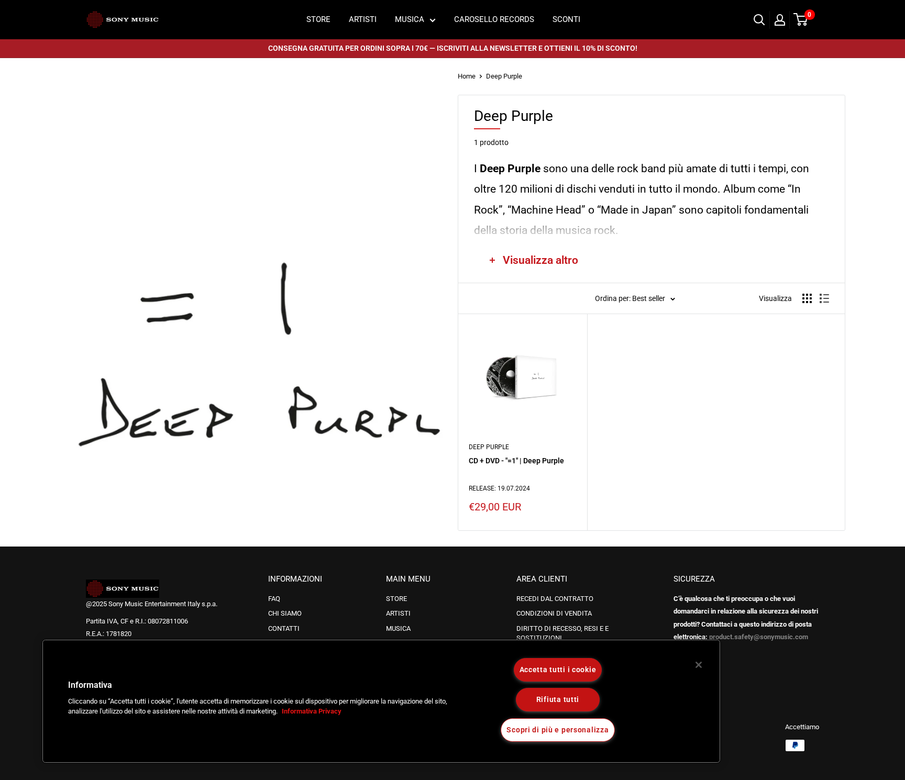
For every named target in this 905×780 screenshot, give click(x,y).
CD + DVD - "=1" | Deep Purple (516, 460)
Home (467, 76)
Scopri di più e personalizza (557, 730)
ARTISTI (363, 19)
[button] (40, 704)
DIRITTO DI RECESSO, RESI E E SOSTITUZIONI (562, 633)
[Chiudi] (698, 664)
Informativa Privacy (311, 712)
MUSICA (409, 19)
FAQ (274, 599)
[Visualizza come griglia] (807, 298)
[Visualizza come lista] (824, 298)
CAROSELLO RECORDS (494, 19)
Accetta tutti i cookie (558, 669)
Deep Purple (504, 76)
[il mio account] (780, 20)
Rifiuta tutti (557, 699)
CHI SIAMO (285, 613)
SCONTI (566, 19)
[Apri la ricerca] (759, 20)
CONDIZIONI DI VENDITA (554, 613)
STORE (318, 19)
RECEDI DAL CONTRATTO (554, 599)
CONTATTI (284, 628)
